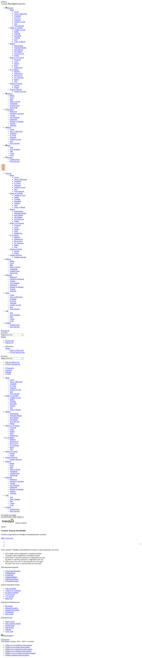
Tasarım (12, 123)
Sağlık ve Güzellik (16, 28)
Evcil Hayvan (19, 54)
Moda (12, 10)
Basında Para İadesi (12, 610)
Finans (16, 87)
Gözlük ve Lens (19, 22)
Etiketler (8, 372)
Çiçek (16, 62)
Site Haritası (9, 627)
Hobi (16, 66)
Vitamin (17, 38)
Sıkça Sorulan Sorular (13, 623)
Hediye (16, 64)
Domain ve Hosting (17, 121)
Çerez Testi (9, 631)
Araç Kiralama (15, 149)
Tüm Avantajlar (10, 588)
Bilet (11, 100)
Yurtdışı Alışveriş (16, 89)
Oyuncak (17, 60)
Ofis (15, 81)
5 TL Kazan (9, 596)
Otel (11, 151)
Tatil (8, 145)
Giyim (16, 12)
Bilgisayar (13, 111)
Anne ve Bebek (19, 42)
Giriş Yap (21, 352)
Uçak (12, 155)
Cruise (12, 153)
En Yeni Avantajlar (11, 592)
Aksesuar (17, 20)
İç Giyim (17, 18)
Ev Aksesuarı (19, 77)
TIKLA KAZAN (7, 538)
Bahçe (16, 79)
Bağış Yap (8, 598)
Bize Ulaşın (9, 614)
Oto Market (18, 52)
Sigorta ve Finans (16, 83)
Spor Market (18, 50)
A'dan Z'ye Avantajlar (13, 590)
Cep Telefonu (14, 117)
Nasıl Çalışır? (10, 621)
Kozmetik (17, 36)
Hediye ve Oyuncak (17, 58)
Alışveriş (10, 8)
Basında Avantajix (11, 608)
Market (12, 44)
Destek (3, 337)
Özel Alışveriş (19, 26)
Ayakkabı (17, 16)
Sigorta (16, 85)
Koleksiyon (18, 68)
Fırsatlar (10, 157)
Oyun (12, 98)
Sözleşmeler (9, 612)
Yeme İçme (14, 107)
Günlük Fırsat (14, 105)
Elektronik (13, 119)
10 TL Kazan (10, 594)
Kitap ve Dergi (15, 102)
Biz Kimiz (9, 606)
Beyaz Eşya (18, 75)
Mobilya (17, 72)
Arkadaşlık (13, 104)
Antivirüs (13, 125)
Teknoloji (10, 109)
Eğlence (10, 94)
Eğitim (16, 56)
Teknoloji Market (20, 48)
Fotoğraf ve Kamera (17, 113)
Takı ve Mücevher (20, 14)
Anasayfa (8, 370)
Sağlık (16, 32)
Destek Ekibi (9, 625)
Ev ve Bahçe (14, 70)
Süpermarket (18, 46)
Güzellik (17, 34)
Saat (15, 24)
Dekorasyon (18, 74)
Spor (16, 40)
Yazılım (12, 115)
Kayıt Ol (21, 350)
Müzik (12, 96)
